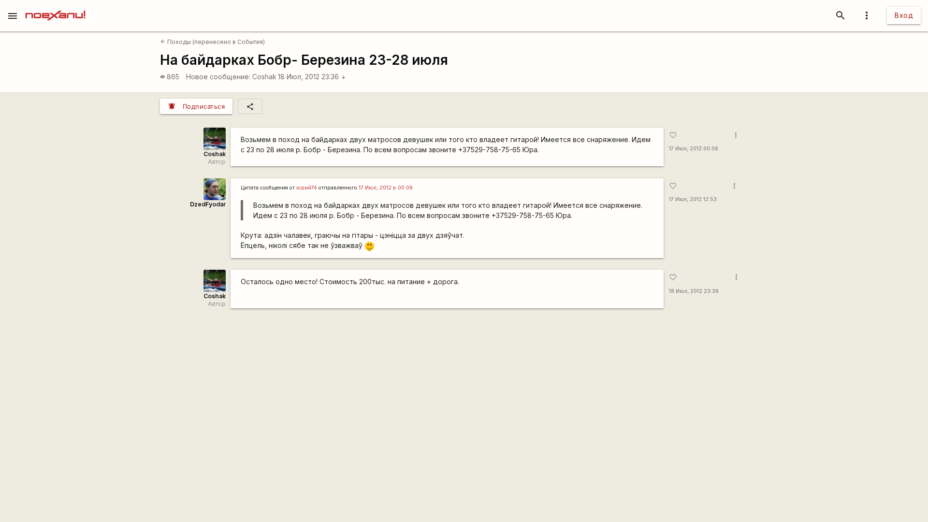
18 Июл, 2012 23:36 (312, 76)
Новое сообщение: (218, 76)
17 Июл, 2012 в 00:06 (386, 188)
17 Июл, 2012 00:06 (693, 148)
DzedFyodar (208, 204)
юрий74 (306, 188)
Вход (904, 15)
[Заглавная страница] (55, 7)
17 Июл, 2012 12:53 (693, 199)
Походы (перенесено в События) (212, 41)
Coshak (264, 76)
